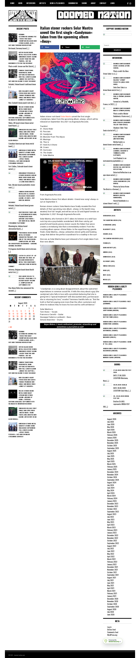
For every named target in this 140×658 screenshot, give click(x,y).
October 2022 (112, 540)
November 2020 (112, 601)
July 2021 (110, 580)
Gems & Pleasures (57, 3)
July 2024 (110, 485)
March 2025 (111, 464)
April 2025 (110, 461)
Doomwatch (73, 3)
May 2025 (110, 458)
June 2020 (110, 614)
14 (25, 313)
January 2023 (112, 532)
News (20, 3)
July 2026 (110, 421)
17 (9, 316)
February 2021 (112, 593)
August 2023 (111, 514)
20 (22, 316)
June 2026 (110, 424)
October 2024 (112, 477)
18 (13, 316)
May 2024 (110, 490)
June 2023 (110, 519)
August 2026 (111, 419)
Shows (84, 3)
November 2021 (112, 569)
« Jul (10, 327)
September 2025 (113, 448)
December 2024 (112, 472)
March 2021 (111, 590)
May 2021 (110, 585)
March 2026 (111, 432)
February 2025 (112, 466)
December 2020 (112, 598)
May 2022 (110, 553)
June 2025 (110, 456)
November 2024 (112, 474)
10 (9, 313)
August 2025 (111, 450)
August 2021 (111, 577)
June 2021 (110, 583)
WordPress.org (112, 635)
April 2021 (110, 588)
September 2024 (113, 479)
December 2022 (112, 535)
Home (12, 3)
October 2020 (112, 604)
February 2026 (112, 435)
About (93, 3)
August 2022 (111, 546)
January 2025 (112, 469)
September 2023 (113, 511)
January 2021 (111, 596)
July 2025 (110, 453)
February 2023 (112, 530)
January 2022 (112, 564)
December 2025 (112, 440)
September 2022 (113, 543)
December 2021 (112, 567)
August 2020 (111, 609)
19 (17, 316)
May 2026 (110, 427)
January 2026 (112, 437)
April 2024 (110, 493)
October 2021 (112, 572)
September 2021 (113, 575)
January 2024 (112, 501)
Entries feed (111, 629)
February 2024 (112, 498)
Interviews (30, 3)
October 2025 (112, 445)
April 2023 (110, 524)
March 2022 (111, 559)
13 (21, 313)
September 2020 (113, 606)
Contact (103, 3)
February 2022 (112, 561)
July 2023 (110, 516)
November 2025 (112, 442)
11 (13, 313)
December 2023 (112, 503)
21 (25, 316)
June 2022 (110, 551)
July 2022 (110, 548)
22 (30, 316)
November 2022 (112, 538)
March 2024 (111, 495)
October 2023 (112, 509)
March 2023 (111, 527)
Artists (42, 3)
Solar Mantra (66, 116)
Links (112, 3)
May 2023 (110, 522)
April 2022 (110, 556)
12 (17, 313)
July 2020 (110, 612)
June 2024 (110, 487)
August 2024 (111, 482)
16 (34, 313)
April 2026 (110, 429)
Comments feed (112, 632)
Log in (109, 627)
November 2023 (112, 506)
